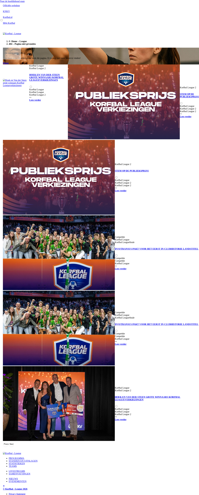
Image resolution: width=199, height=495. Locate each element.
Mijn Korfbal (9, 23)
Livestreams (17, 471)
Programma (16, 458)
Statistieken (17, 463)
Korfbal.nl (7, 17)
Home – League (19, 41)
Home (6, 63)
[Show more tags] (30, 97)
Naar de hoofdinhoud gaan (12, 1)
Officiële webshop (11, 5)
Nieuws (13, 478)
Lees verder (35, 100)
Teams (13, 466)
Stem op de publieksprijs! (189, 95)
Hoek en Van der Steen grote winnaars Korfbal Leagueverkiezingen (46, 77)
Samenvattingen (19, 473)
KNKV (6, 11)
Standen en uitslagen (23, 461)
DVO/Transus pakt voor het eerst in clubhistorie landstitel (156, 249)
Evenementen (18, 481)
